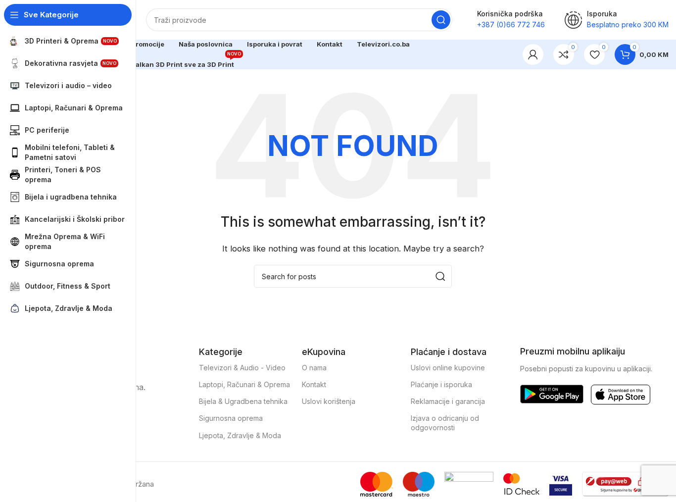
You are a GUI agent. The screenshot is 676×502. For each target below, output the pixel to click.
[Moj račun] (533, 54)
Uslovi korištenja (328, 401)
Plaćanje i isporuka (441, 384)
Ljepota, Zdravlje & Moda (240, 435)
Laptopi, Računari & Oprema (244, 384)
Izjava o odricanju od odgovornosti (445, 422)
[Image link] (551, 393)
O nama (314, 367)
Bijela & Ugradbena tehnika (243, 401)
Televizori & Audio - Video (242, 367)
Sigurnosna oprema (231, 418)
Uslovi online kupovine (448, 367)
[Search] (441, 19)
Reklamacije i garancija (448, 401)
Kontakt (314, 384)
